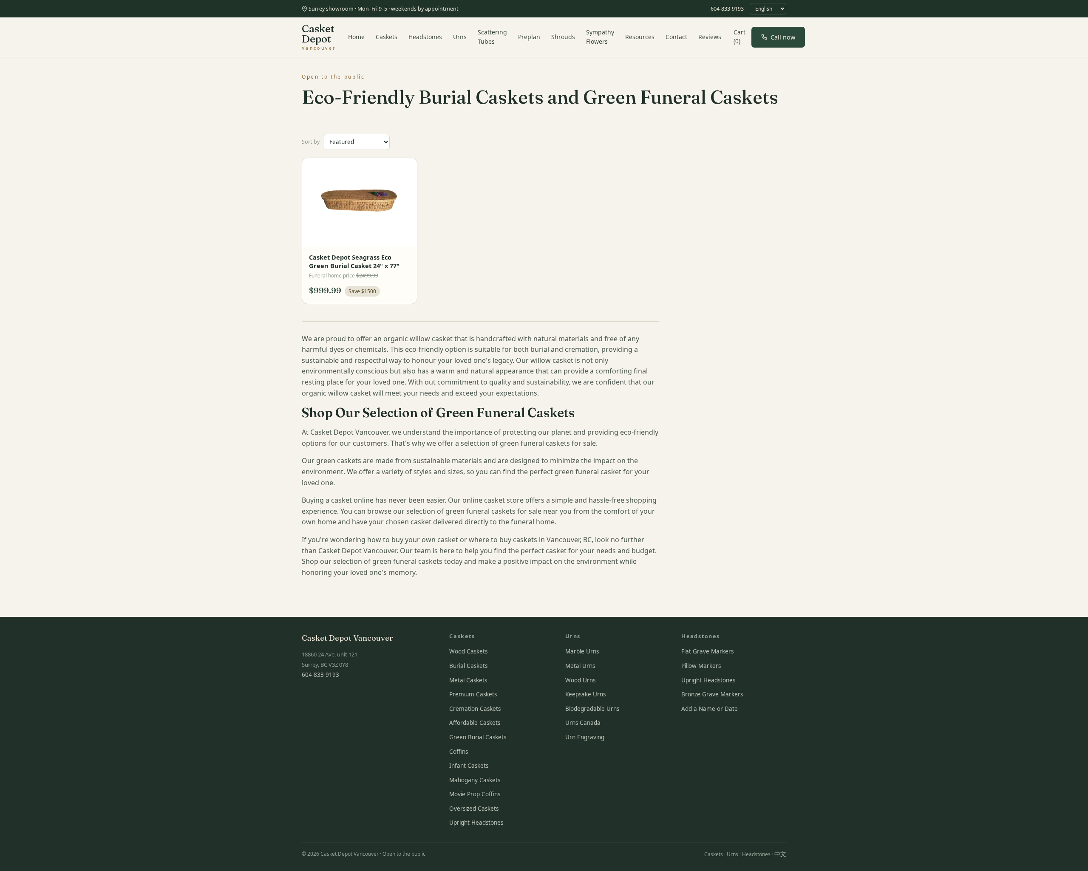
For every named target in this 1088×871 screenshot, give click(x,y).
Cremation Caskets (475, 709)
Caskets (386, 37)
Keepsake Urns (585, 694)
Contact (676, 37)
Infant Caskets (468, 765)
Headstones (425, 37)
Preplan (529, 37)
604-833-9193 (727, 8)
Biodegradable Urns (592, 709)
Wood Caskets (468, 651)
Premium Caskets (473, 694)
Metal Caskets (468, 680)
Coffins (458, 751)
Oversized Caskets (474, 808)
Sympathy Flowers (600, 36)
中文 (780, 854)
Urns (460, 37)
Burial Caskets (468, 666)
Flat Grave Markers (707, 651)
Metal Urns (580, 666)
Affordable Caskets (474, 723)
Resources (639, 37)
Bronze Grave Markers (712, 694)
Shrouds (563, 37)
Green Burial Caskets (477, 737)
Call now (783, 37)
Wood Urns (580, 680)
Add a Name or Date (709, 709)
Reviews (709, 37)
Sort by (311, 141)
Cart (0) (739, 36)
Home (356, 37)
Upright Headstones (476, 822)
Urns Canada (583, 723)
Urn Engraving (584, 737)
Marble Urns (582, 651)
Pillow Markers (701, 666)
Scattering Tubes (492, 36)
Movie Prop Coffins (474, 794)
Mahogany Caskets (474, 780)
